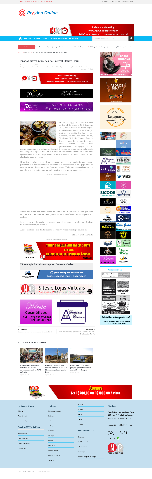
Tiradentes (75, 67)
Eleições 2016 (52, 445)
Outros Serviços (127, 1)
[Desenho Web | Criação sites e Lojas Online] (115, 448)
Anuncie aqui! (115, 1)
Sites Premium (22, 433)
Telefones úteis (82, 447)
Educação (51, 436)
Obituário (73, 38)
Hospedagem (22, 448)
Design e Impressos (24, 443)
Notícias (27, 38)
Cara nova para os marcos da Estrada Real (35, 332)
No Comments (83, 67)
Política (80, 409)
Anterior (23, 329)
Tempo (80, 419)
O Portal (105, 1)
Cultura (29, 67)
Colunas (45, 38)
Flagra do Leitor (53, 450)
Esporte (50, 440)
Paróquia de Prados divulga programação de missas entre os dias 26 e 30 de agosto (39, 47)
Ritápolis (58, 67)
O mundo (51, 460)
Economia (51, 431)
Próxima (89, 329)
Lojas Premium (23, 438)
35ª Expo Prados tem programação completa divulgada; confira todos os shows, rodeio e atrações (103, 47)
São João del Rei (66, 67)
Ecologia (51, 426)
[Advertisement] (56, 193)
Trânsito (80, 424)
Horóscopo (81, 452)
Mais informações (59, 38)
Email (91, 69)
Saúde (80, 414)
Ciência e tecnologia (54, 411)
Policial (80, 405)
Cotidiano (51, 416)
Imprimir (83, 69)
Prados (45, 67)
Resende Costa (51, 67)
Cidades (36, 38)
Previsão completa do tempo (87, 456)
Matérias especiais (54, 455)
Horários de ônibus (84, 442)
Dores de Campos (37, 67)
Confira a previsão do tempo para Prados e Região (35, 1)
